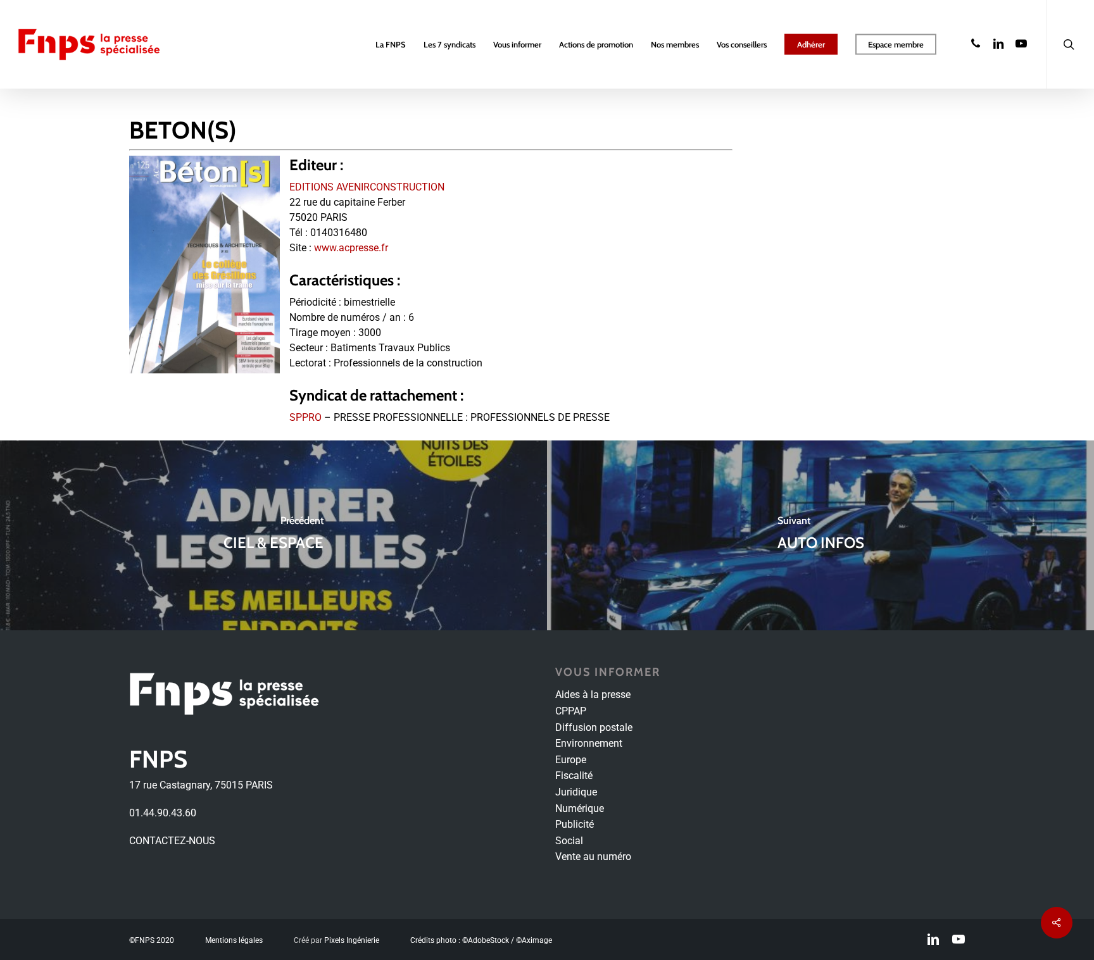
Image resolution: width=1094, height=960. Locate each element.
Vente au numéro (593, 857)
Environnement (588, 743)
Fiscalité (574, 776)
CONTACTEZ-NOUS (172, 841)
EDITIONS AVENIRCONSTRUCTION (366, 187)
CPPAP (570, 711)
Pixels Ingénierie (351, 940)
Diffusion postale (593, 727)
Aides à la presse (593, 695)
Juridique (576, 792)
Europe (570, 760)
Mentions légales (234, 940)
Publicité (574, 824)
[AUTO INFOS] (820, 535)
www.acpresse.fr (351, 248)
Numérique (579, 808)
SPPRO (305, 417)
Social (569, 841)
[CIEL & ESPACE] (273, 535)
